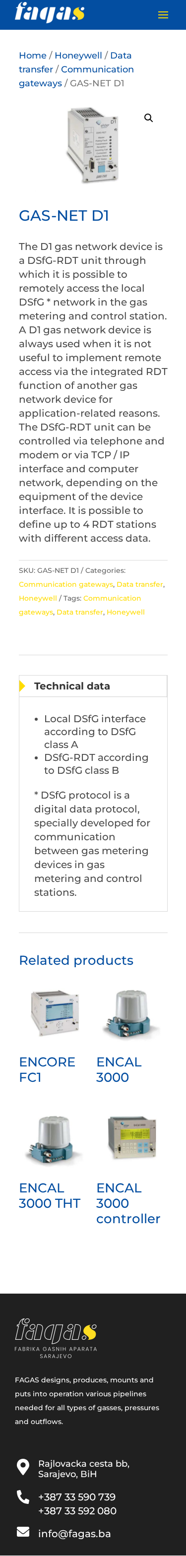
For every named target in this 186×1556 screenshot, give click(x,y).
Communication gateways (66, 584)
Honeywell (78, 55)
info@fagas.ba (74, 1534)
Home (33, 55)
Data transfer (140, 584)
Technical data (72, 686)
